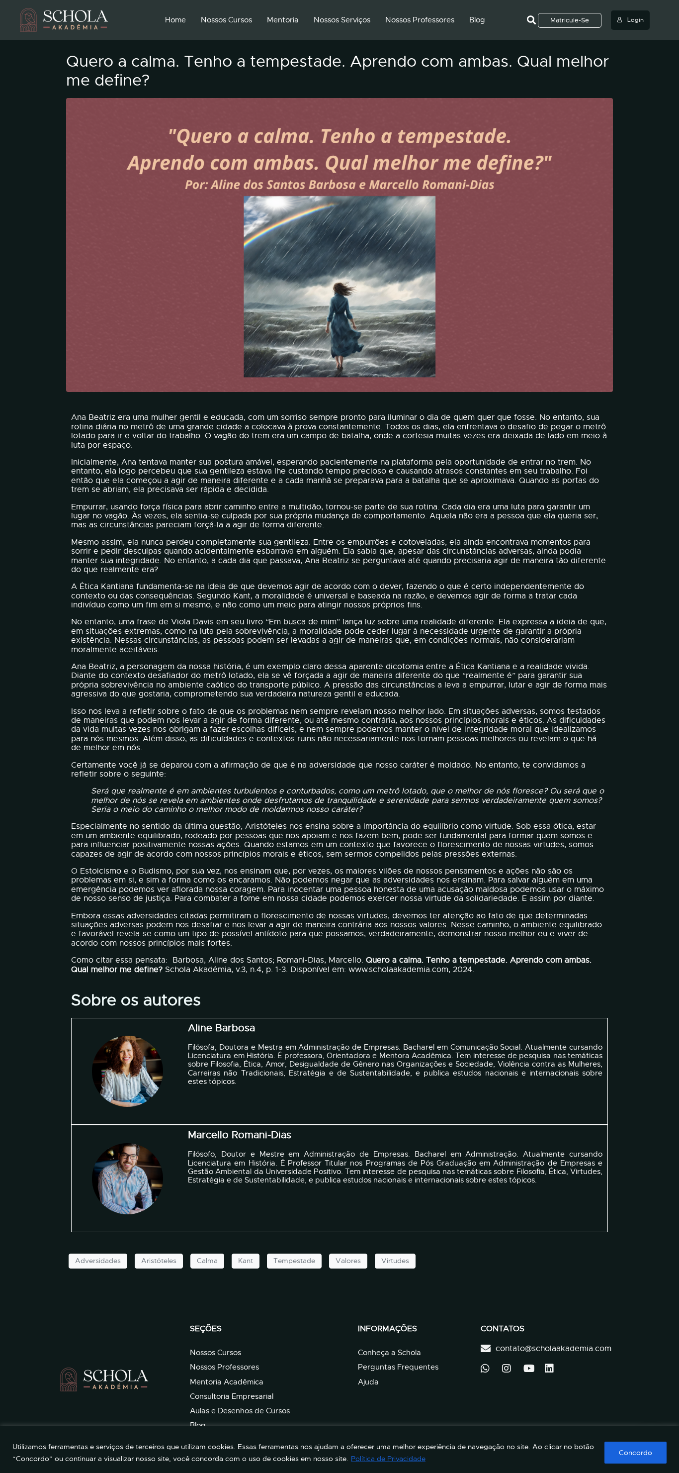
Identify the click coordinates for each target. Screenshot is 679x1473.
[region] (339, 1449)
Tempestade (294, 1260)
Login (635, 20)
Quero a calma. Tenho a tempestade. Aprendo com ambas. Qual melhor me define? (337, 70)
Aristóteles (158, 1260)
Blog (477, 19)
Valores (348, 1260)
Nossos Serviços (342, 19)
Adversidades (98, 1260)
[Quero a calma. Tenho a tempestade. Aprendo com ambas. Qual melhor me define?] (339, 245)
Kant (245, 1260)
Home (175, 19)
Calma (207, 1260)
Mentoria (283, 19)
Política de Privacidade (388, 1458)
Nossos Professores (419, 19)
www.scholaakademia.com (398, 970)
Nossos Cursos (226, 19)
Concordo (635, 1452)
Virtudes (395, 1260)
